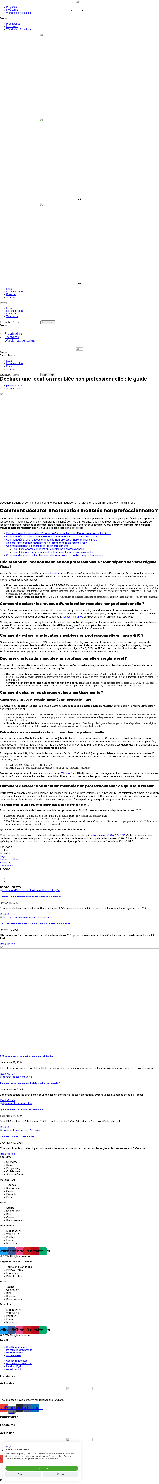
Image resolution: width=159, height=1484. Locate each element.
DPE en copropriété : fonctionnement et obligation (27, 1056)
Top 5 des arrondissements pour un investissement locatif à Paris (35, 923)
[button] (79, 18)
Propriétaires (13, 23)
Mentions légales (14, 1352)
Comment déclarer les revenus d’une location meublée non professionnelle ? (51, 536)
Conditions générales (16, 1347)
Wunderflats (68, 773)
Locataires (12, 26)
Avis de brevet (13, 1355)
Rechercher (6, 322)
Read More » (7, 914)
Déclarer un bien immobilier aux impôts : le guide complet (30, 896)
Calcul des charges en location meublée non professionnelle (48, 548)
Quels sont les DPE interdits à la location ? (22, 1109)
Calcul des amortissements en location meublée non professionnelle (52, 552)
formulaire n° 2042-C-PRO (109, 835)
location (55, 573)
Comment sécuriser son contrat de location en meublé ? (30, 1083)
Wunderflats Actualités (18, 29)
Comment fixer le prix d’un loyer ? (18, 1136)
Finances (11, 366)
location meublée (73, 616)
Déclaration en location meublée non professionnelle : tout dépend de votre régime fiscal (58, 533)
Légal (9, 360)
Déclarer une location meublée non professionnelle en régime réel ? (46, 542)
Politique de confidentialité (19, 1349)
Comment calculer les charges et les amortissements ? (38, 545)
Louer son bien (14, 363)
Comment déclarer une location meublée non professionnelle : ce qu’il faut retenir (54, 555)
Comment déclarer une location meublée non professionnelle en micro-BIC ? (51, 539)
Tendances (12, 297)
